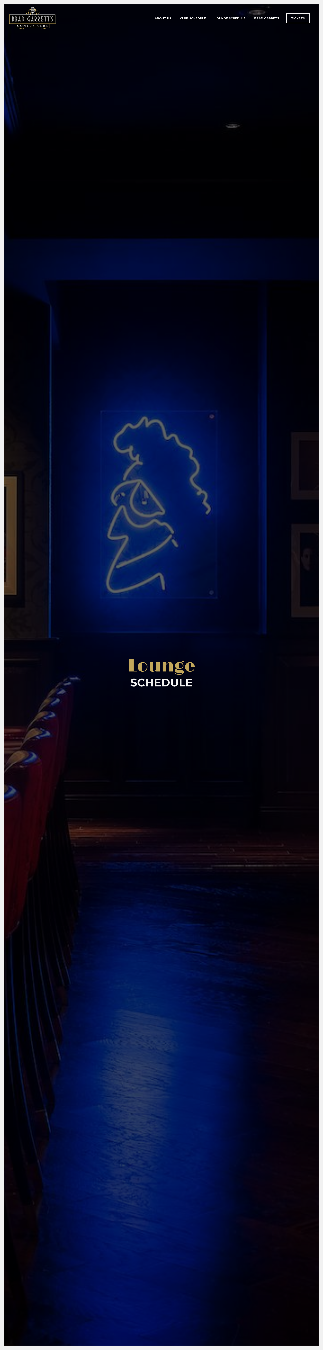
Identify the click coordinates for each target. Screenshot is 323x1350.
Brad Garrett (266, 18)
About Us (163, 18)
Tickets (298, 18)
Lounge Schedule (230, 18)
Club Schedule (193, 18)
